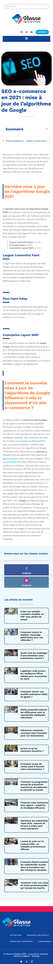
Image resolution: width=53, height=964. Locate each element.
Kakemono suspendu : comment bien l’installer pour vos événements (34, 733)
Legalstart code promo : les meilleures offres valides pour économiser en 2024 (34, 675)
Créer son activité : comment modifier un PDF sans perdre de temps (32, 615)
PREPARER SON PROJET (38, 935)
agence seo (8, 458)
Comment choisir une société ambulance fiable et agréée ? (34, 694)
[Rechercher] (46, 6)
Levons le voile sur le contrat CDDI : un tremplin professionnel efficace (33, 845)
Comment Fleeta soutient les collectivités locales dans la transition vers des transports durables (34, 866)
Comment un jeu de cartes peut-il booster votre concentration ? (32, 766)
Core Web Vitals (14, 462)
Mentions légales (22, 956)
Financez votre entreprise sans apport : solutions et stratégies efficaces (34, 805)
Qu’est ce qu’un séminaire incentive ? (32, 749)
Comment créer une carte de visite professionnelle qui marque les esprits (34, 885)
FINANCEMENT (45, 941)
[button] (26, 38)
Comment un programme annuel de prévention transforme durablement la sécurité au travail (34, 786)
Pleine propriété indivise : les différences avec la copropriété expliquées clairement (34, 713)
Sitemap (35, 956)
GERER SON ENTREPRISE (21, 941)
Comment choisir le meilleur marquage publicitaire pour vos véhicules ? (32, 636)
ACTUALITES (15, 935)
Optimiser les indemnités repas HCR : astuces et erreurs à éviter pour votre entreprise (34, 824)
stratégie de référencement (32, 441)
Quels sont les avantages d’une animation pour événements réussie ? (34, 655)
